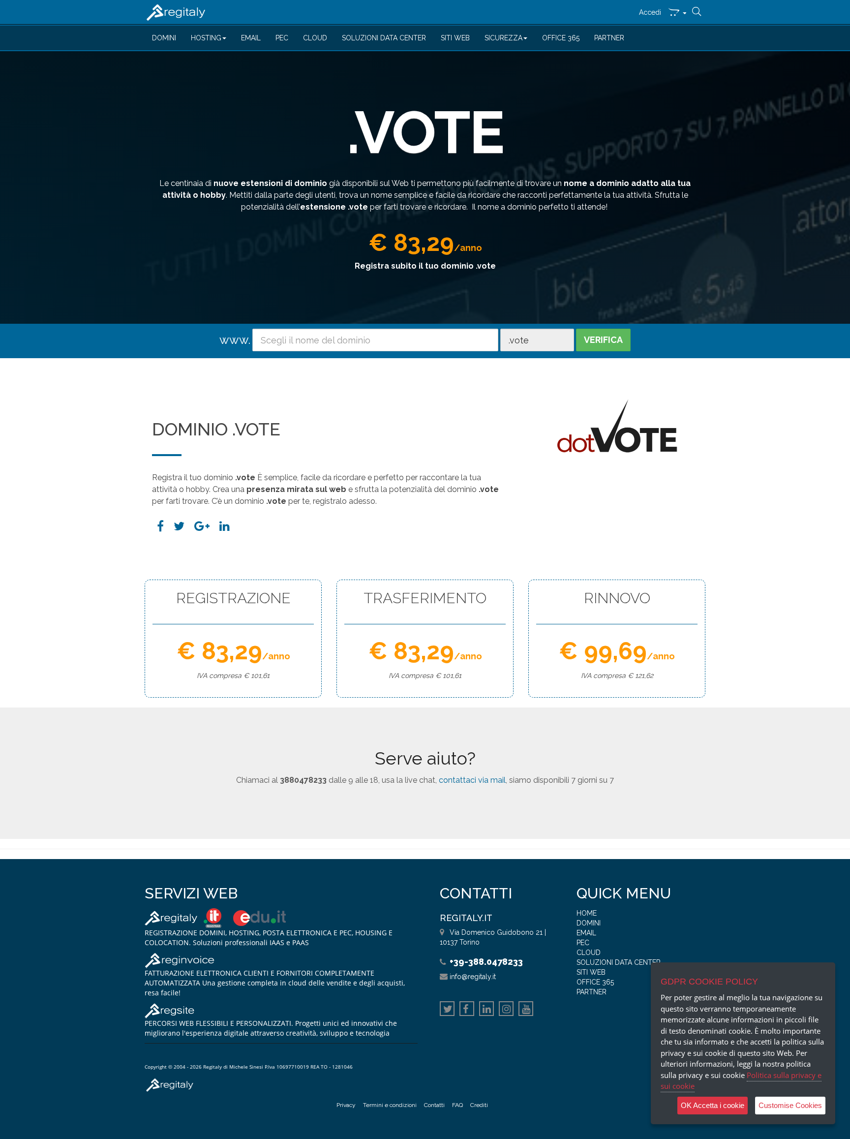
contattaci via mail (472, 780)
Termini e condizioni (390, 1105)
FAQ (457, 1105)
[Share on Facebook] (160, 526)
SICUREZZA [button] (503, 38)
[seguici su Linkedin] (486, 1010)
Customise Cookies (790, 1105)
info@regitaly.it (473, 977)
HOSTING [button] (206, 38)
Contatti (434, 1105)
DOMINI (164, 38)
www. (234, 340)
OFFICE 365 (560, 38)
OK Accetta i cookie (712, 1105)
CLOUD (315, 38)
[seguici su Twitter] (447, 1010)
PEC (281, 38)
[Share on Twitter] (179, 526)
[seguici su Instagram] (506, 1010)
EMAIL (251, 38)
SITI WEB (455, 38)
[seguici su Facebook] (466, 1010)
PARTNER (609, 38)
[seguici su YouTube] (525, 1010)
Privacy (346, 1105)
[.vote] (224, 526)
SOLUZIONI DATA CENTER (384, 38)
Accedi (650, 12)
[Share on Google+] (202, 526)
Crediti (479, 1105)
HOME (587, 913)
